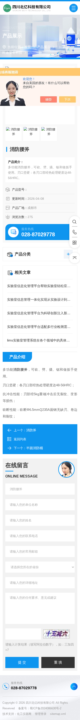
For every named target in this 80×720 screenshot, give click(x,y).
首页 (27, 47)
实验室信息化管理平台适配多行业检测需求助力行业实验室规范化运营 (40, 327)
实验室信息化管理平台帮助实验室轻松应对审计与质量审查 (40, 286)
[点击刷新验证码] (56, 633)
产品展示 (43, 47)
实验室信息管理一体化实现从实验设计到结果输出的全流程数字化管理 (40, 299)
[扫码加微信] (74, 242)
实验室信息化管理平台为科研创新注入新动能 (40, 313)
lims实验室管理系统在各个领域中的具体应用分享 (40, 340)
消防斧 (31, 430)
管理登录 (40, 714)
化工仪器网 (26, 714)
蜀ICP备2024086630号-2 (45, 708)
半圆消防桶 (34, 448)
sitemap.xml (58, 714)
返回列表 (20, 439)
